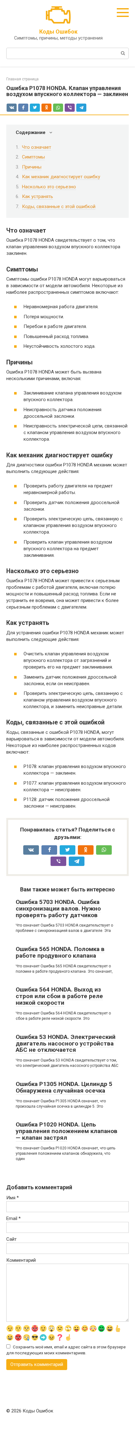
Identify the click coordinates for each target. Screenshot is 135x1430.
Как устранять (37, 196)
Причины (31, 167)
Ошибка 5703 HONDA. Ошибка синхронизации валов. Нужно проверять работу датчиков (58, 908)
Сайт (11, 1239)
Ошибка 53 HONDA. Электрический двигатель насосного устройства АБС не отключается (66, 1043)
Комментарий (21, 1260)
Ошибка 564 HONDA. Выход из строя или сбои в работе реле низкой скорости (59, 996)
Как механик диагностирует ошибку (61, 177)
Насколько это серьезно (49, 187)
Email (13, 1218)
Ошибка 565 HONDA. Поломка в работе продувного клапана (60, 952)
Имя (12, 1198)
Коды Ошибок (58, 31)
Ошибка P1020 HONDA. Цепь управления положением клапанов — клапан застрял (66, 1131)
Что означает (36, 147)
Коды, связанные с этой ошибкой (58, 206)
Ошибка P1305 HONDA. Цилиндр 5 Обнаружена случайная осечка (64, 1087)
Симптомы (33, 157)
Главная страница (22, 79)
